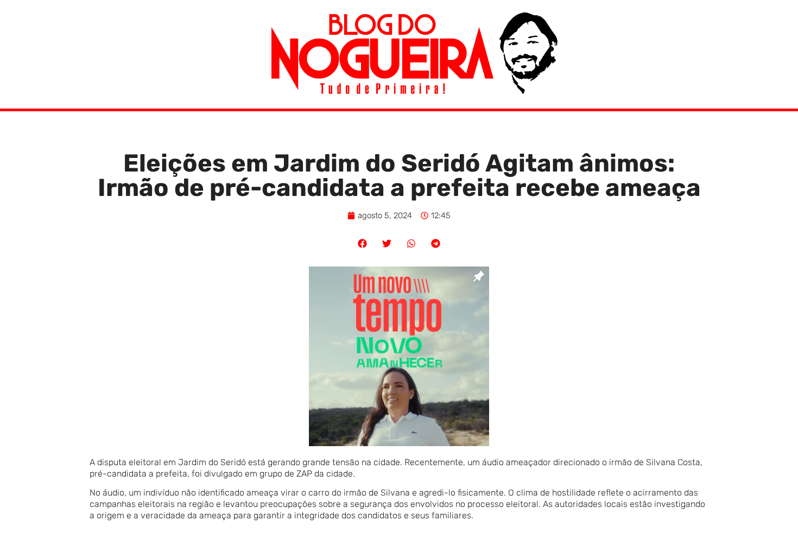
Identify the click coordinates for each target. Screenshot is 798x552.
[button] (362, 243)
